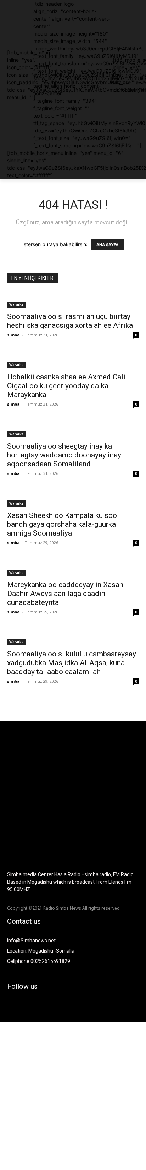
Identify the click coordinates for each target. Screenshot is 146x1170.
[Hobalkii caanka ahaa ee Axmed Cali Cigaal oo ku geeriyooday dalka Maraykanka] (73, 360)
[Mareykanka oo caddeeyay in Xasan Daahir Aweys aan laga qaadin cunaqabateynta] (73, 568)
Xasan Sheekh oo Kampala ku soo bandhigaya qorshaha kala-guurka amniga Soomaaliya (62, 524)
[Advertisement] (73, 1095)
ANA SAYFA (107, 244)
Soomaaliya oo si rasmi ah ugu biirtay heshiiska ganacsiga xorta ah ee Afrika (70, 321)
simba (13, 334)
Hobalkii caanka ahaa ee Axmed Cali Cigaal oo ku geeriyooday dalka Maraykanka (66, 386)
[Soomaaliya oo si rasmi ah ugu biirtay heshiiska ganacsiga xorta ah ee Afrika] (73, 300)
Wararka (16, 304)
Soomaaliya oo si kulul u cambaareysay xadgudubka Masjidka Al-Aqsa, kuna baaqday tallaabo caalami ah (71, 663)
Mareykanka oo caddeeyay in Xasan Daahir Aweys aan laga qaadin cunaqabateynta (65, 593)
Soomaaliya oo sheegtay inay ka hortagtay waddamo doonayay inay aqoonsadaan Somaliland (64, 455)
